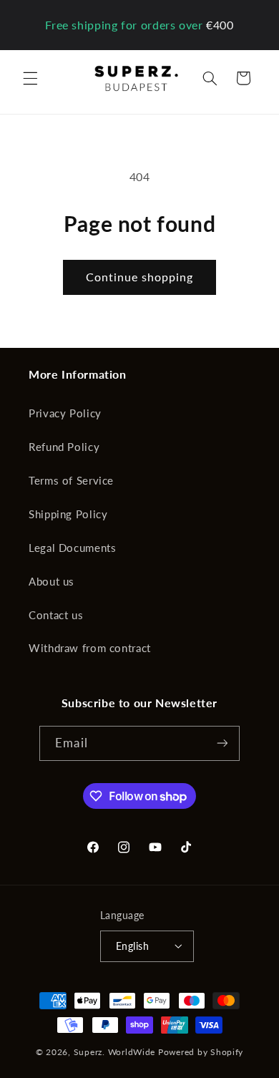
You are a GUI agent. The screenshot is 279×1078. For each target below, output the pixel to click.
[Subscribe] (221, 743)
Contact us (56, 614)
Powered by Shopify (200, 1052)
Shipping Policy (68, 514)
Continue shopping (140, 276)
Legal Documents (72, 547)
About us (51, 581)
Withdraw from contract (90, 647)
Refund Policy (64, 446)
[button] (30, 78)
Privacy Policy (65, 413)
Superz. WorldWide (115, 1052)
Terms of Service (71, 480)
